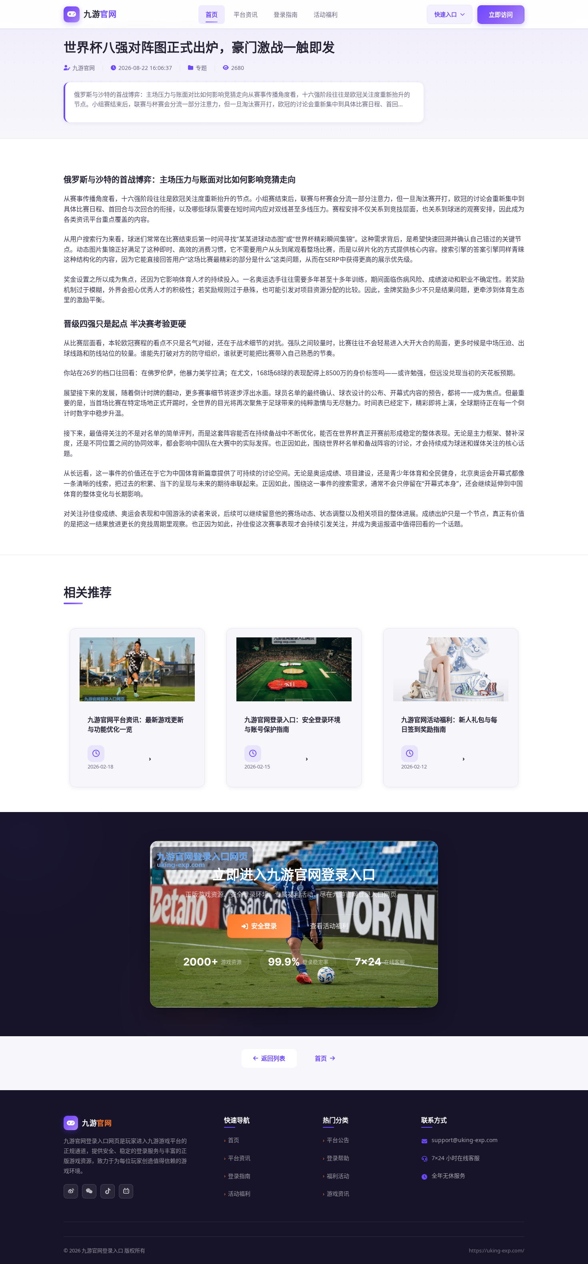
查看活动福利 (329, 926)
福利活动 (338, 1176)
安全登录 (264, 926)
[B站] (126, 1191)
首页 (212, 14)
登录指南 (286, 14)
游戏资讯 (338, 1193)
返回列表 (273, 1058)
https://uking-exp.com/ (496, 1250)
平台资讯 (246, 14)
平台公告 (338, 1140)
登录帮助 (338, 1158)
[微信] (89, 1191)
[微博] (71, 1191)
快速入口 (445, 14)
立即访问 (501, 14)
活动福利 (326, 14)
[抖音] (107, 1191)
